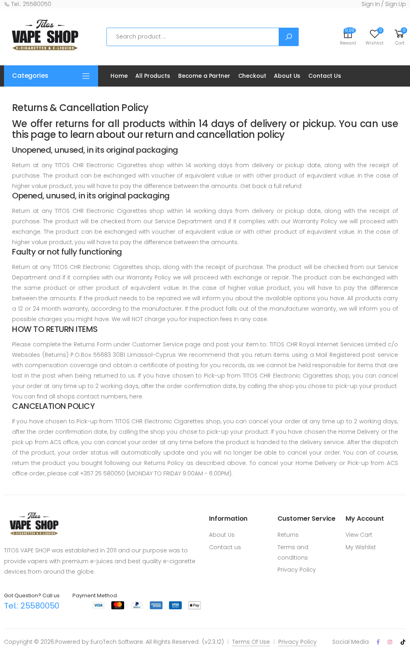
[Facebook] (378, 642)
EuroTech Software (116, 642)
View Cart (359, 535)
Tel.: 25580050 (30, 4)
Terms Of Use (251, 642)
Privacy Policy (296, 570)
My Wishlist (361, 547)
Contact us (225, 547)
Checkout (252, 76)
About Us (287, 76)
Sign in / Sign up (384, 4)
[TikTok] (403, 642)
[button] (399, 36)
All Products (152, 76)
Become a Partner (204, 76)
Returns (288, 535)
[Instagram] (390, 642)
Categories (30, 75)
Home (119, 76)
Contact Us (324, 76)
